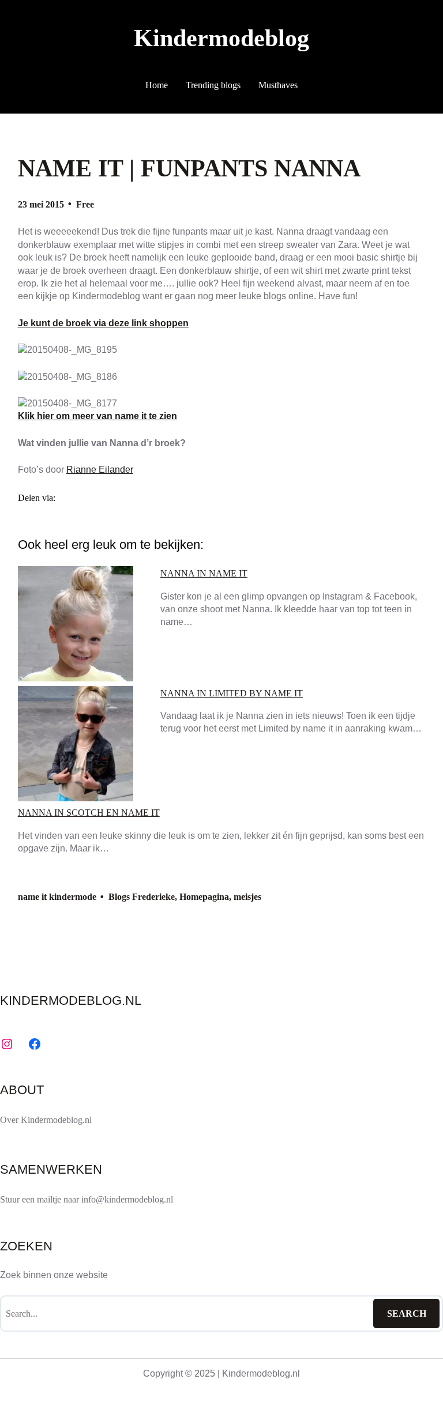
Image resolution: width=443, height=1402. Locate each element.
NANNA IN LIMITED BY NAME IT (231, 693)
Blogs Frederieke (141, 897)
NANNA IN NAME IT (203, 573)
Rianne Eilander (99, 469)
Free (85, 204)
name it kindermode (57, 897)
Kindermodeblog (221, 37)
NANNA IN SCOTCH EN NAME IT (89, 812)
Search (406, 1313)
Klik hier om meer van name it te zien (97, 416)
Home (156, 85)
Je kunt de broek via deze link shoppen (103, 323)
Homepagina (204, 897)
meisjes (247, 897)
